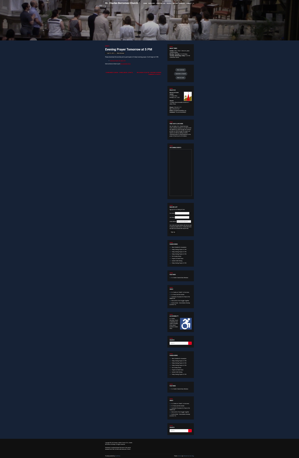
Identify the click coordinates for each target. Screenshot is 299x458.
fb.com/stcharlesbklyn (181, 112)
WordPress (117, 456)
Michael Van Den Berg (188, 456)
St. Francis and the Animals (177, 294)
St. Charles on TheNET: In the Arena (180, 292)
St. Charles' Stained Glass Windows (179, 277)
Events (107, 46)
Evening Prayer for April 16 (117, 60)
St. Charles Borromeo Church (121, 3)
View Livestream (180, 69)
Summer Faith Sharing (177, 260)
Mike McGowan (120, 53)
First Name (172, 213)
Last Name (172, 217)
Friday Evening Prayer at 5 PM (179, 249)
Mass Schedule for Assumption (179, 247)
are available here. (126, 64)
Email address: (173, 221)
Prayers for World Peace (177, 258)
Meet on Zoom (180, 77)
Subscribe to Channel (181, 73)
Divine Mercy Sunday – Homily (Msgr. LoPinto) (119, 72)
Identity (180, 456)
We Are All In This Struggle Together (180, 300)
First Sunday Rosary (176, 256)
